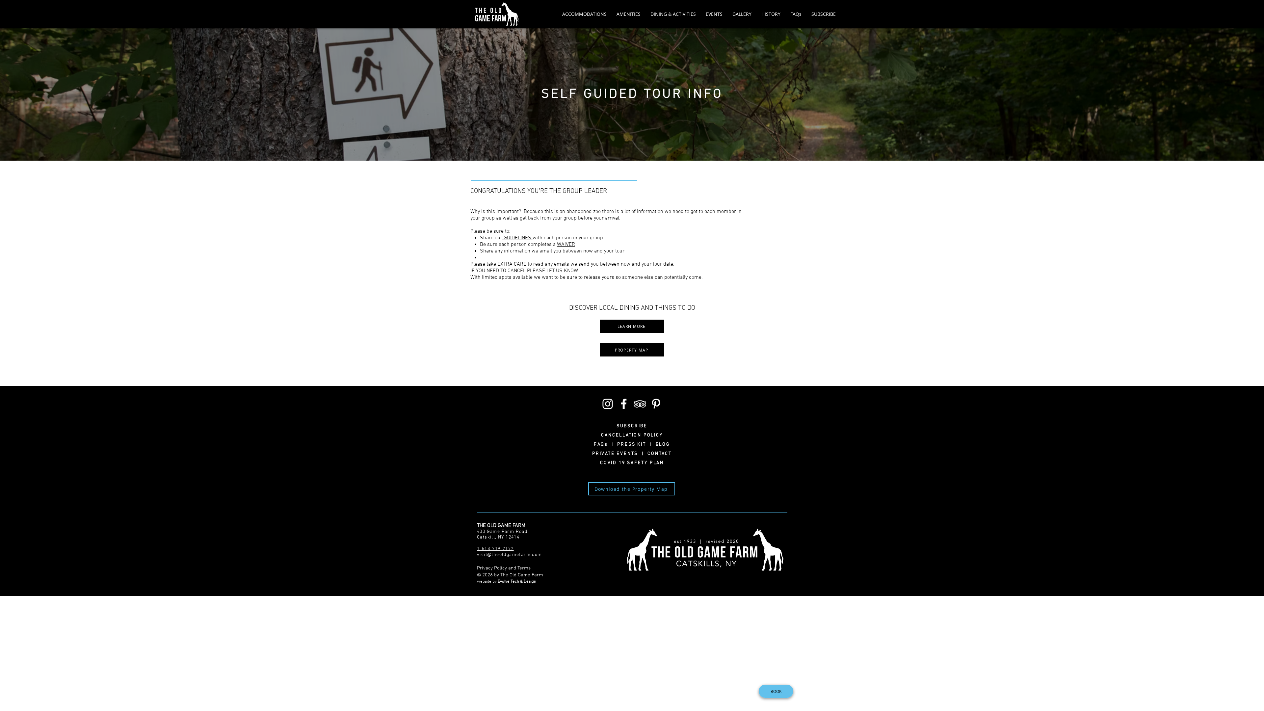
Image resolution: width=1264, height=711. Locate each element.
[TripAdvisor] (640, 404)
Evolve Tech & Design (517, 581)
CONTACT (658, 454)
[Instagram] (608, 404)
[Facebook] (624, 404)
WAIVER (566, 244)
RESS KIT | (638, 444)
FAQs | (605, 444)
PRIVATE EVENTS (617, 454)
